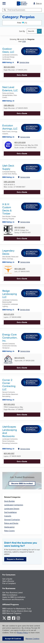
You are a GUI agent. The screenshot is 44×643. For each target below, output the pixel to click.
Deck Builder (9, 501)
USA (24, 41)
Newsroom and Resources (13, 599)
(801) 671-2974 (9, 314)
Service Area (24, 62)
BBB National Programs (11, 613)
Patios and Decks (11, 523)
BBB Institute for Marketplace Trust (16, 608)
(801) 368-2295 (19, 269)
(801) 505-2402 (9, 404)
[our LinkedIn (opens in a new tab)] (9, 619)
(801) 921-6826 (19, 227)
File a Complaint (9, 583)
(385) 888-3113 (9, 105)
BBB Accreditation (9, 595)
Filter (24, 22)
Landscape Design (11, 508)
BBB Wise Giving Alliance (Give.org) (17, 611)
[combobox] (34, 31)
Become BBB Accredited (22, 483)
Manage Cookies (32, 638)
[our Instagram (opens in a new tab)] (18, 619)
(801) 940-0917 (9, 454)
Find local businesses (16, 9)
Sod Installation (10, 512)
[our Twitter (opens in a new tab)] (4, 619)
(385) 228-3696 (9, 182)
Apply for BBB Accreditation (13, 597)
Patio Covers (9, 530)
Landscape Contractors (13, 504)
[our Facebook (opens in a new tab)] (13, 619)
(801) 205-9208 (19, 143)
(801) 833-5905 (9, 67)
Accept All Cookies (13, 638)
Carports (7, 516)
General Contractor (12, 519)
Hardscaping (9, 527)
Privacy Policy (22, 632)
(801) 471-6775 (19, 358)
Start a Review (8, 581)
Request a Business (15, 559)
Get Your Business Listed (12, 592)
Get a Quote (22, 75)
